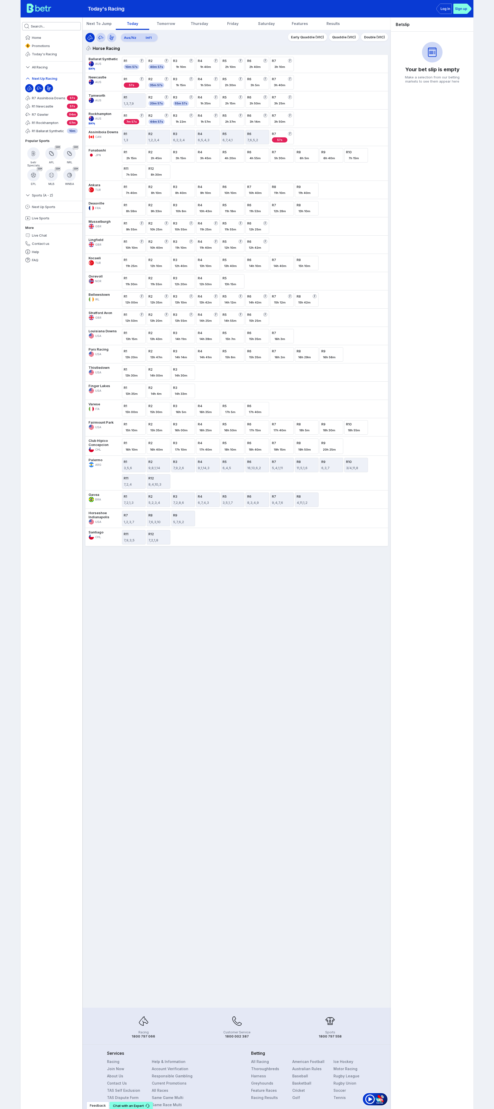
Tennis (339, 1097)
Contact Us (117, 1083)
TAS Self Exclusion (123, 1090)
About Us (115, 1076)
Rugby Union (344, 1083)
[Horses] (90, 37)
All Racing (260, 1061)
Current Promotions (169, 1083)
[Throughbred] (29, 88)
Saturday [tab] (266, 23)
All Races (160, 1090)
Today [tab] (132, 23)
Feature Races (264, 1090)
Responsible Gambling (172, 1076)
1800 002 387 (237, 1036)
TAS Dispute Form (122, 1097)
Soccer (339, 1090)
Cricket (298, 1090)
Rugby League (346, 1076)
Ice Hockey (343, 1061)
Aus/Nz (130, 37)
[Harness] (49, 88)
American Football (308, 1061)
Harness (258, 1076)
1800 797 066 (143, 1036)
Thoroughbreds (265, 1069)
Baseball (300, 1076)
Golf (296, 1097)
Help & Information (169, 1061)
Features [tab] (300, 23)
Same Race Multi (167, 1105)
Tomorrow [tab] (166, 23)
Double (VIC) (374, 37)
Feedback (98, 1105)
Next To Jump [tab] (99, 23)
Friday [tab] (233, 23)
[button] (131, 1105)
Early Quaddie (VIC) (307, 37)
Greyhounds (262, 1083)
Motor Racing (345, 1069)
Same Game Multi (167, 1097)
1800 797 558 (330, 1036)
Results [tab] (333, 23)
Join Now (115, 1069)
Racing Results (264, 1097)
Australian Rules (307, 1069)
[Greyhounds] (100, 37)
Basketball (301, 1083)
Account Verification (170, 1069)
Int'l (149, 37)
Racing (113, 1061)
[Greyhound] (39, 88)
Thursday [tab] (199, 23)
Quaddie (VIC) (344, 37)
